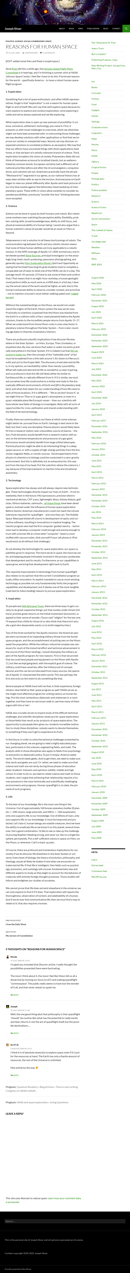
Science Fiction (98, 207)
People (94, 173)
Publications (93, 28)
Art (93, 81)
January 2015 (98, 489)
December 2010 (99, 729)
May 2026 (96, 283)
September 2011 (99, 677)
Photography (97, 178)
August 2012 (97, 620)
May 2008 (96, 837)
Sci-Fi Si (14, 1044)
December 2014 (99, 495)
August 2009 (97, 820)
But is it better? (98, 54)
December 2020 (99, 397)
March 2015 (97, 477)
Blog (105, 28)
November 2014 (99, 500)
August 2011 (97, 683)
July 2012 (96, 626)
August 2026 (97, 277)
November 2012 (99, 603)
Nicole (13, 956)
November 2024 (99, 340)
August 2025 (97, 306)
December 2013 (99, 540)
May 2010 (96, 769)
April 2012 (96, 643)
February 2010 (98, 786)
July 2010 (96, 757)
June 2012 (96, 632)
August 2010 (97, 752)
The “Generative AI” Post (103, 42)
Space (49, 41)
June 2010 (96, 763)
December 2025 (99, 300)
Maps (80, 28)
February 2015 (98, 483)
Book (71, 28)
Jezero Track (97, 48)
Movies (95, 144)
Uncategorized (98, 241)
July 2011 (96, 689)
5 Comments (48, 53)
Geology (95, 121)
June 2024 (96, 357)
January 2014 (98, 535)
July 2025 (96, 312)
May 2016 (96, 437)
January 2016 (98, 449)
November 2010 (99, 735)
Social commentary (34, 41)
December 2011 (99, 666)
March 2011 (97, 712)
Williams (95, 253)
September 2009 (99, 815)
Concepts (96, 93)
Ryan (15, 68)
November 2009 (99, 803)
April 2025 (96, 317)
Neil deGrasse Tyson (33, 606)
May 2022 (96, 380)
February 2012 (98, 655)
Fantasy (95, 98)
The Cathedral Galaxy (102, 230)
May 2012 (96, 637)
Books (94, 87)
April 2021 (96, 392)
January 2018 (98, 409)
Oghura (95, 161)
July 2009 (96, 826)
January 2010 (98, 792)
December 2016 (99, 426)
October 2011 (98, 672)
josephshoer (31, 53)
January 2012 (98, 660)
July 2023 (96, 369)
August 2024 (97, 352)
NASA (94, 156)
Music (94, 150)
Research (96, 196)
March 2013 (97, 580)
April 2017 (96, 414)
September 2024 (99, 346)
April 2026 (96, 289)
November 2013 (99, 546)
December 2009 (99, 797)
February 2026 (98, 294)
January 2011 (98, 723)
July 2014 (96, 512)
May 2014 (96, 517)
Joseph (13, 1006)
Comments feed (99, 871)
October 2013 (98, 552)
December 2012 (99, 597)
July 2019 (96, 403)
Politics (10, 41)
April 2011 (96, 706)
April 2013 (96, 575)
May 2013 (96, 569)
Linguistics (96, 133)
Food (94, 104)
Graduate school (99, 127)
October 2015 (98, 454)
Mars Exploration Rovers (38, 263)
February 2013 (98, 586)
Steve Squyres (33, 255)
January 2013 (98, 592)
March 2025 (97, 323)
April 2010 (96, 775)
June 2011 (96, 695)
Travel (94, 236)
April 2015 (96, 472)
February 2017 (98, 420)
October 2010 (98, 740)
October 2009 (98, 809)
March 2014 (97, 523)
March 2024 (97, 363)
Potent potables (99, 190)
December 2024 (99, 334)
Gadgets (95, 110)
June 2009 (96, 832)
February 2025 (98, 329)
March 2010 (97, 780)
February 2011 (98, 717)
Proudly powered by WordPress (18, 1269)
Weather (95, 247)
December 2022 (99, 374)
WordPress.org (98, 876)
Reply (16, 995)
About (62, 28)
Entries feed (97, 865)
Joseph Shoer (13, 28)
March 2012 (97, 649)
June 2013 (96, 563)
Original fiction (98, 167)
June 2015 (96, 460)
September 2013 (99, 557)
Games (94, 115)
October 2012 (98, 609)
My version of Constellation (19, 934)
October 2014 (98, 506)
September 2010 (99, 746)
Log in (94, 859)
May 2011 (96, 700)
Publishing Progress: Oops (104, 59)
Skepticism (96, 213)
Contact (116, 28)
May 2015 (96, 466)
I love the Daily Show (16, 922)
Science (19, 41)
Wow (94, 258)
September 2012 (99, 615)
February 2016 (98, 443)
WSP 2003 (96, 264)
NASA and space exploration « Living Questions (42, 1102)
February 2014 (98, 529)
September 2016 (99, 432)
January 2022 (98, 386)
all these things (52, 503)
